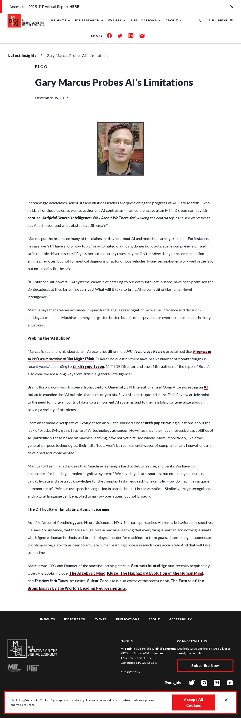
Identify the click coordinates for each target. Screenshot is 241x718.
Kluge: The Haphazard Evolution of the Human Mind (155, 573)
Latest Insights (22, 55)
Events (101, 619)
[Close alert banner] (231, 7)
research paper (150, 422)
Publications (127, 619)
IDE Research (74, 619)
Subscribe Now (205, 665)
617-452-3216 (130, 672)
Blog (41, 66)
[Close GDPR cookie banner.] (226, 700)
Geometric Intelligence (152, 565)
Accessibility (180, 619)
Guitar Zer (96, 580)
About (154, 619)
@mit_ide (173, 682)
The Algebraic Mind (87, 573)
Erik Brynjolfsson (88, 366)
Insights (47, 619)
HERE (74, 6)
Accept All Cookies (194, 702)
